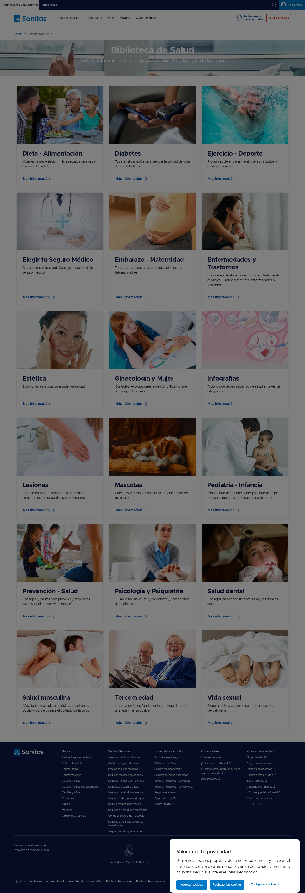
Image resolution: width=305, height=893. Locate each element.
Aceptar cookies (192, 884)
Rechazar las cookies (227, 884)
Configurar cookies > (265, 884)
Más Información (243, 872)
